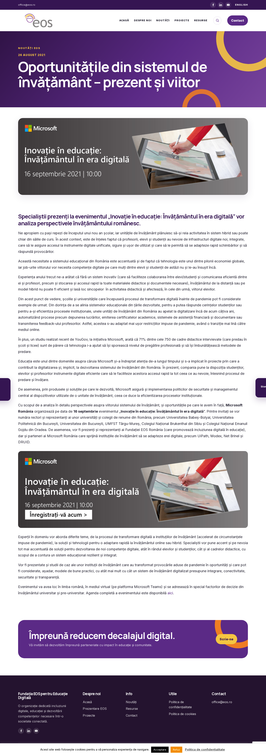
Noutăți (163, 20)
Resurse (200, 20)
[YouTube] (228, 5)
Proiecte (181, 20)
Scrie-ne (226, 639)
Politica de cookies (182, 714)
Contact (237, 20)
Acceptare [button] (159, 749)
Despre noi (142, 20)
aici (170, 593)
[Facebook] (213, 5)
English (241, 4)
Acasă (124, 20)
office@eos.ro (26, 4)
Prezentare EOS (95, 709)
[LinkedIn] (221, 5)
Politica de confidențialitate (205, 749)
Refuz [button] (176, 749)
